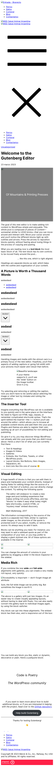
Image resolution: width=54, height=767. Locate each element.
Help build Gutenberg (27, 713)
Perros (9, 6)
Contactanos (12, 16)
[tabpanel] (27, 295)
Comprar (10, 11)
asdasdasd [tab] (11, 284)
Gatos (9, 9)
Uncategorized (8, 147)
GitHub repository (43, 706)
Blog (8, 14)
